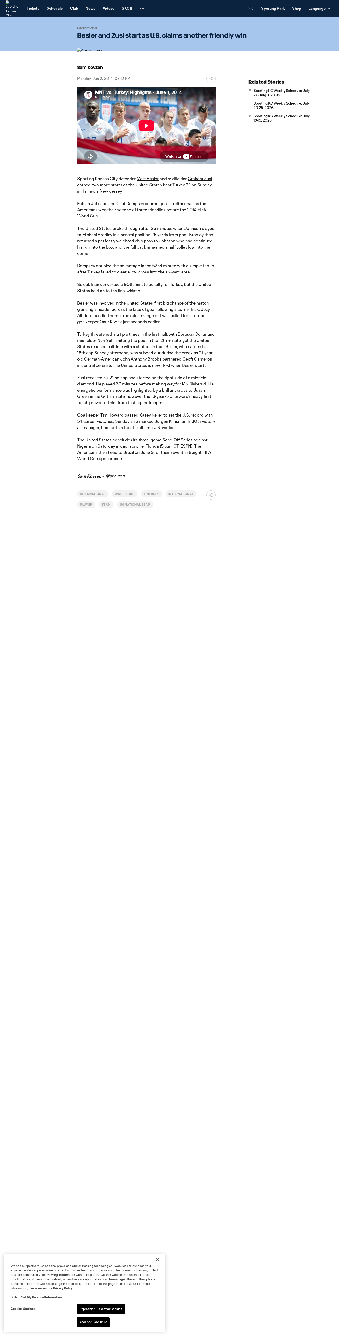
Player (86, 504)
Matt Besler (148, 178)
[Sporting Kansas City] (13, 8)
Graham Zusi (200, 178)
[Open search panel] (251, 8)
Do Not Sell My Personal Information (36, 1297)
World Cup (125, 494)
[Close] (158, 1259)
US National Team (135, 504)
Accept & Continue (93, 1322)
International (92, 494)
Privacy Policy (63, 1288)
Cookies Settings (23, 1308)
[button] (142, 8)
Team (106, 504)
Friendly (151, 494)
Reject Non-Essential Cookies (101, 1309)
